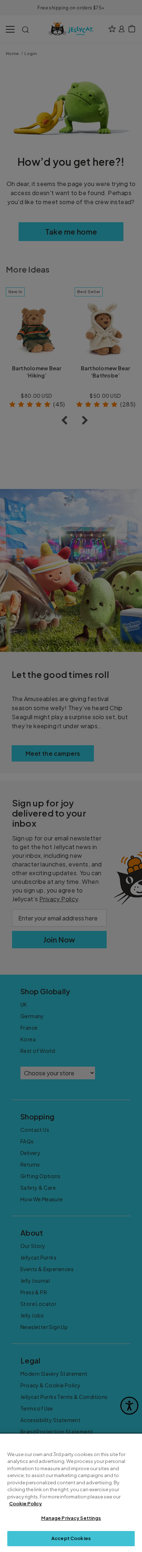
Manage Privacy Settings (71, 1518)
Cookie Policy (25, 1503)
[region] (71, 1493)
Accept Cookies (71, 1538)
